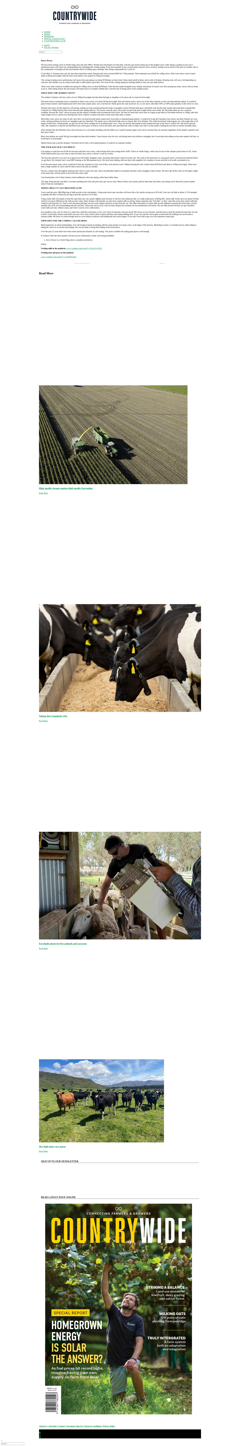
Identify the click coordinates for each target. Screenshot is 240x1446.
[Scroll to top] (3, 1440)
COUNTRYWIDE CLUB (54, 41)
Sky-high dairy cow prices (52, 1146)
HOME (47, 32)
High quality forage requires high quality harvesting (65, 488)
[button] (47, 45)
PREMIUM (48, 36)
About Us (43, 1426)
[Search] (51, 52)
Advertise (52, 1426)
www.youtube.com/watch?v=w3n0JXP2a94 (58, 257)
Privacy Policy (109, 1426)
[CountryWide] (122, 15)
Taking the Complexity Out (53, 716)
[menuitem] (122, 32)
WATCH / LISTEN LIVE (54, 39)
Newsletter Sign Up (74, 1426)
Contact (61, 1426)
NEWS (47, 34)
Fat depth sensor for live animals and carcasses (63, 943)
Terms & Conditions (93, 1426)
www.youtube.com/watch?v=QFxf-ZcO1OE (84, 248)
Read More (43, 493)
